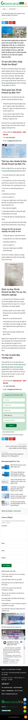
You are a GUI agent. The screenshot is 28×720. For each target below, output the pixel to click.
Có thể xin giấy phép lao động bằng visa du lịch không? (18, 503)
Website (4, 557)
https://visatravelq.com (12, 706)
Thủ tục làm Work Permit (8, 431)
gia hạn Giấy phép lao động (11, 171)
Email (3, 550)
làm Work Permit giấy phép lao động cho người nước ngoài (14, 367)
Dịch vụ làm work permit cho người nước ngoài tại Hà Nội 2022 (18, 496)
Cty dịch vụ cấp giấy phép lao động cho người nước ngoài (17, 488)
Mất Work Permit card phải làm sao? (18, 466)
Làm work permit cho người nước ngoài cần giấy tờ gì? (18, 481)
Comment (4, 525)
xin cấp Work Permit (10, 83)
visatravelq (5, 18)
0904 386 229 (17, 132)
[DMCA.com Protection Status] (6, 711)
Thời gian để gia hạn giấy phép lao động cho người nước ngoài (18, 474)
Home (4, 9)
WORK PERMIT (12, 9)
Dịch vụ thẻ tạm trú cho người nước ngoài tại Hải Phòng (16, 447)
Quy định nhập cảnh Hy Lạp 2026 (12, 579)
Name (3, 543)
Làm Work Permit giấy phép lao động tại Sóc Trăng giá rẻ (12, 455)
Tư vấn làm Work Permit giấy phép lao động (12, 434)
